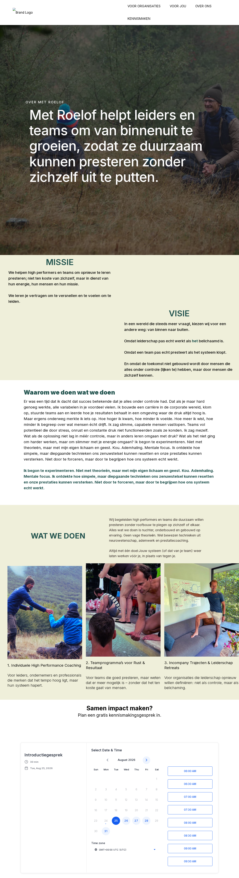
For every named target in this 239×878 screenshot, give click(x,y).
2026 (131, 760)
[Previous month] (107, 760)
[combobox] (125, 849)
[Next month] (146, 760)
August (122, 760)
